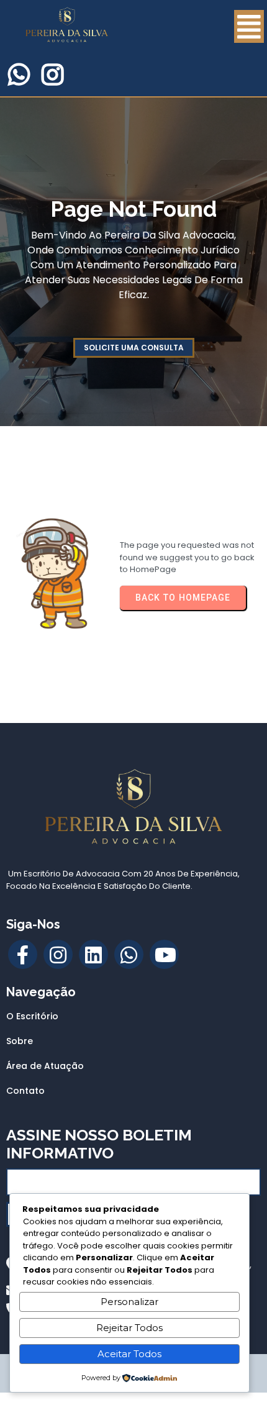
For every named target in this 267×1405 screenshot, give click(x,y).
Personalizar (129, 1301)
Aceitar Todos (129, 1354)
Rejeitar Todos (129, 1328)
